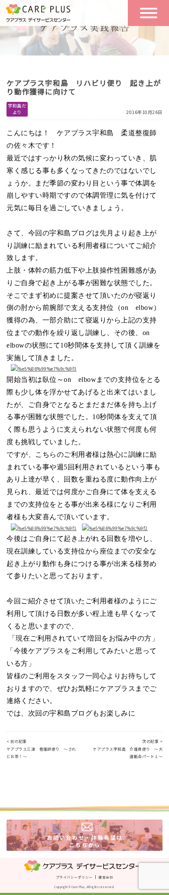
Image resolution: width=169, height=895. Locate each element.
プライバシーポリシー (74, 877)
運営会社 (105, 877)
